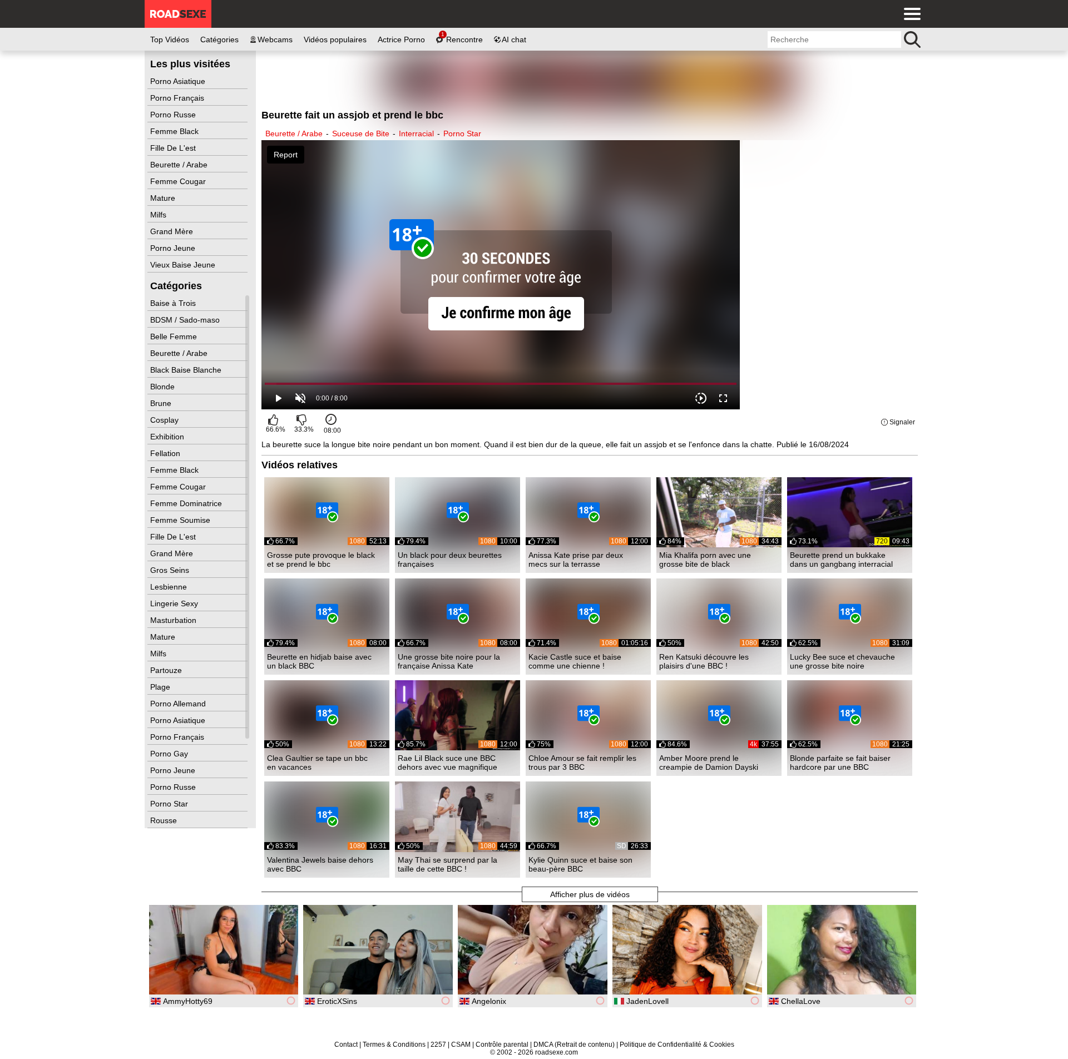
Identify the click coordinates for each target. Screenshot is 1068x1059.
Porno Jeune (173, 248)
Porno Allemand (179, 703)
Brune (162, 403)
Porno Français (178, 97)
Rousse (164, 820)
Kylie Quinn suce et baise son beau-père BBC (580, 864)
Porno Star (170, 803)
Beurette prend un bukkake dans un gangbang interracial (841, 559)
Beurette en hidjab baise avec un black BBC (319, 661)
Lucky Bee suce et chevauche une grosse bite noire (842, 661)
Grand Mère (172, 231)
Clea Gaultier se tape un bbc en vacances (317, 762)
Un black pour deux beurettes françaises (450, 559)
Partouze (167, 670)
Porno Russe (174, 114)
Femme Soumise (181, 520)
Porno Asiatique (178, 81)
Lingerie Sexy (175, 603)
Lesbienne (169, 586)
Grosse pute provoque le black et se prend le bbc (321, 559)
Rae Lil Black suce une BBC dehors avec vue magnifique (447, 762)
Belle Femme (174, 336)
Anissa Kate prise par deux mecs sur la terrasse (575, 559)
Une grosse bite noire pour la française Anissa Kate (449, 661)
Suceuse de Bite (360, 133)
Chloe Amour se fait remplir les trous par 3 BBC (582, 762)
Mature (163, 198)
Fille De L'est (174, 147)
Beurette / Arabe (180, 164)
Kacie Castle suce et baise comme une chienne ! (574, 661)
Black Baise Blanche (187, 369)
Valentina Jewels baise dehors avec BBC (320, 864)
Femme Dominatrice (187, 503)
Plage (161, 686)
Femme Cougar (179, 181)
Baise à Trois (174, 303)
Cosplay (165, 419)
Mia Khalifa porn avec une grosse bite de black (705, 559)
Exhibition (168, 436)
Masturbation (174, 620)
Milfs (159, 214)
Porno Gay (170, 753)
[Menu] (909, 14)
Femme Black (175, 131)
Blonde (163, 386)
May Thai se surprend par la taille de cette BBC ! (447, 864)
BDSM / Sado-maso (186, 319)
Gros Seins (170, 570)
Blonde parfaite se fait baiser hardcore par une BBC (840, 762)
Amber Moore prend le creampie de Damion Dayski (708, 762)
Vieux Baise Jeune (183, 264)
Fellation (166, 453)
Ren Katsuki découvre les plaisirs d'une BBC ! (704, 661)
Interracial (416, 133)
